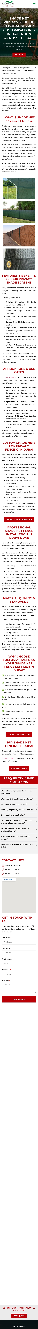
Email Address (7, 959)
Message (5, 981)
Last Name (6, 948)
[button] (34, 4)
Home (5, 43)
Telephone (6, 970)
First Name (6, 938)
